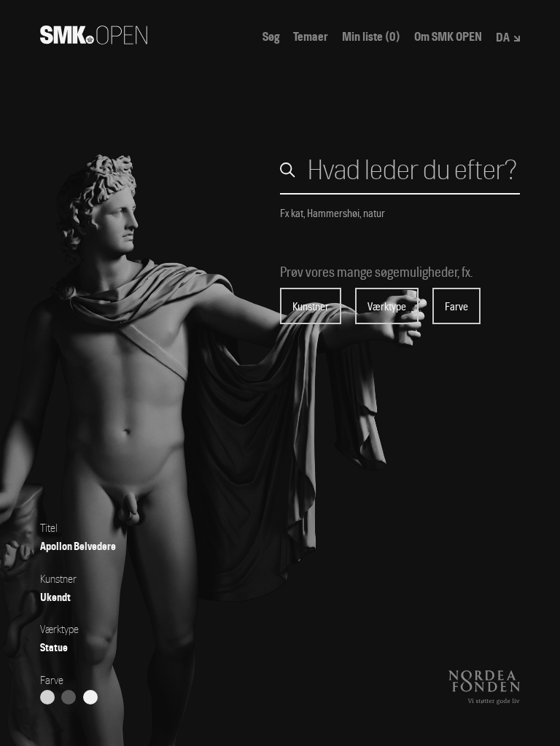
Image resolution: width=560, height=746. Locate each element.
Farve (456, 307)
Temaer (310, 37)
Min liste (371, 37)
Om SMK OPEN (448, 37)
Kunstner (310, 307)
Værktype (387, 307)
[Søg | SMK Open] (93, 39)
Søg (270, 37)
